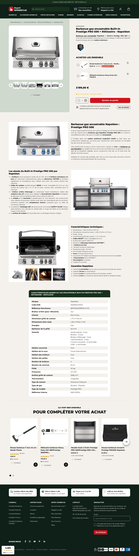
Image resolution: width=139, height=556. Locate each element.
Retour (32, 514)
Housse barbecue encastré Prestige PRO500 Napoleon (113, 449)
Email (96, 514)
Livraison (33, 510)
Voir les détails (123, 107)
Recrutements (56, 514)
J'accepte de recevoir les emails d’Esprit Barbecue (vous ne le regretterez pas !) (111, 525)
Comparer (36, 95)
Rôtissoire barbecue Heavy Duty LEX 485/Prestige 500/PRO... (52, 450)
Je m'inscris (101, 532)
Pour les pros (56, 521)
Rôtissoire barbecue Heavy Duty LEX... (104, 75)
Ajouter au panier (110, 100)
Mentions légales (42, 549)
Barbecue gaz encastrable (86, 36)
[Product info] (127, 63)
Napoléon (80, 26)
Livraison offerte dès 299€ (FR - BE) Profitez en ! (69, 2)
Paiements (34, 521)
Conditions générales (37, 517)
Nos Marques (56, 517)
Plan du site (30, 549)
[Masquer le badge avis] (13, 547)
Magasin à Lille (56, 510)
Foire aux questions (37, 506)
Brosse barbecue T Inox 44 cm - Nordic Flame (23, 449)
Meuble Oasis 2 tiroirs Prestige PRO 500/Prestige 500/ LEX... (84, 449)
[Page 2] (13, 475)
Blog (53, 525)
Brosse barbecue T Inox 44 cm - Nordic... (105, 64)
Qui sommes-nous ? (58, 506)
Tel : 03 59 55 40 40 (79, 514)
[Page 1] (10, 475)
